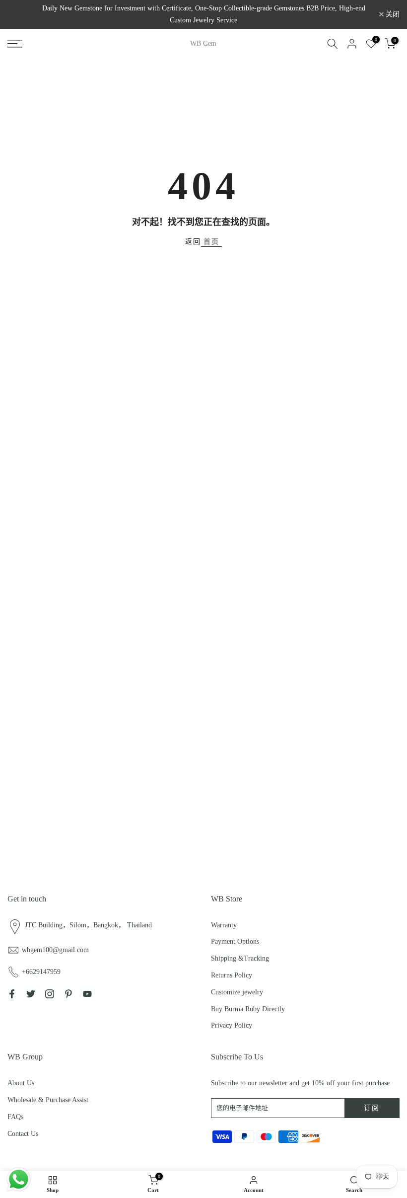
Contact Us (22, 1133)
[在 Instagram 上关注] (49, 994)
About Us (20, 1083)
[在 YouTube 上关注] (87, 994)
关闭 (20, 14)
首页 (211, 241)
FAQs (15, 1117)
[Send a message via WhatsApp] (18, 1179)
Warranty (224, 925)
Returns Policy (231, 975)
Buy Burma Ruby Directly (248, 1009)
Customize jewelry (237, 992)
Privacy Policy (231, 1025)
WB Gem (203, 43)
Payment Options (235, 941)
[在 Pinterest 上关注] (68, 994)
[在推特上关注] (30, 994)
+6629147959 (41, 971)
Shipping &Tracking (240, 958)
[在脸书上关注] (11, 994)
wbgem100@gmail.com (55, 950)
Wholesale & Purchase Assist (47, 1100)
